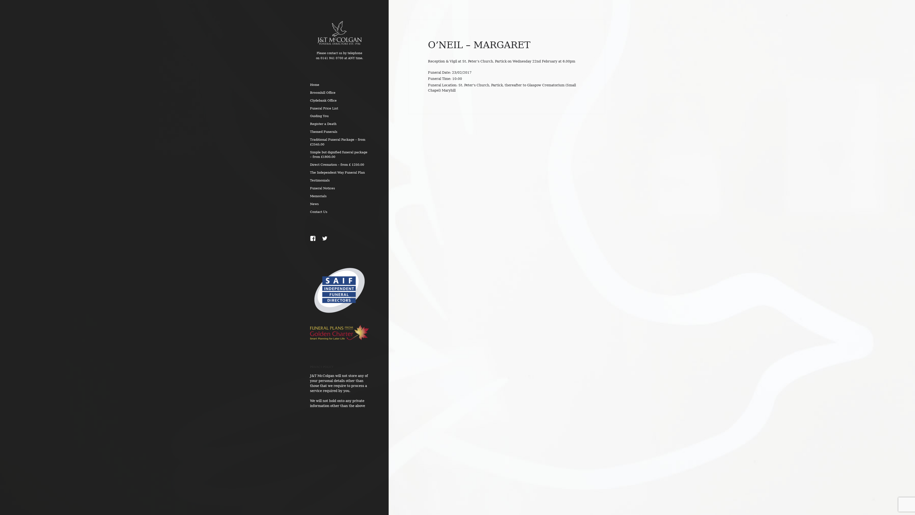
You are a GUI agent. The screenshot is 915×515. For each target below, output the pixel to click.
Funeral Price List (324, 108)
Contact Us (318, 212)
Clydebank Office (323, 100)
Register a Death (323, 124)
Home (314, 85)
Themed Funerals (323, 132)
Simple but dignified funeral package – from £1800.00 (338, 154)
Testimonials (320, 180)
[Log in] (908, 7)
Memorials (318, 196)
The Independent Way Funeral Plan (337, 172)
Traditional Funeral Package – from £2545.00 (337, 142)
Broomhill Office (323, 92)
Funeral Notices (322, 188)
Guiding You (319, 116)
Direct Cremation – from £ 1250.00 (337, 164)
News (314, 204)
